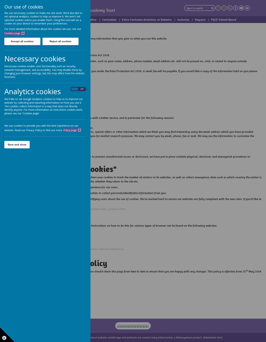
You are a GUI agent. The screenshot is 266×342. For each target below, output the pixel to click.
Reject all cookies (60, 41)
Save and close (17, 144)
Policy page (70, 130)
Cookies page (12, 33)
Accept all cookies (22, 41)
